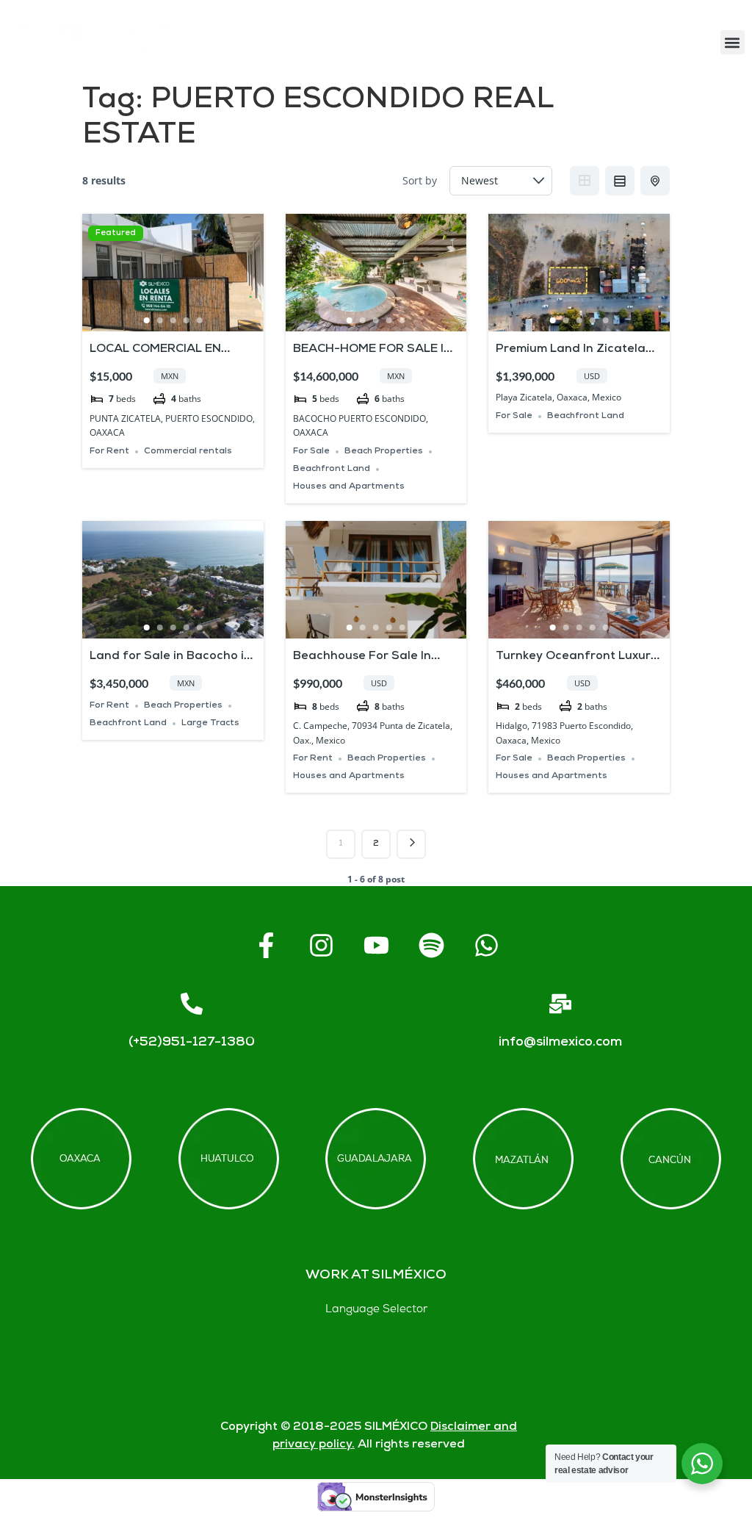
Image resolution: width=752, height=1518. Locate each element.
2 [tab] (159, 320)
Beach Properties (383, 451)
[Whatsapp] (486, 945)
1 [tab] (146, 320)
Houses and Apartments (349, 486)
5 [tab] (199, 320)
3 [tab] (173, 320)
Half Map (655, 180)
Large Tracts (210, 723)
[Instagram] (321, 945)
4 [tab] (186, 320)
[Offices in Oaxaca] (81, 1159)
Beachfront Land (331, 469)
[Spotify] (431, 945)
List (619, 180)
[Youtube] (376, 945)
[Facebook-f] (266, 945)
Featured (115, 233)
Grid (584, 180)
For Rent (109, 451)
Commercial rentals (188, 451)
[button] (732, 42)
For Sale (311, 451)
